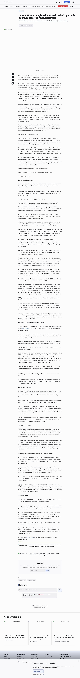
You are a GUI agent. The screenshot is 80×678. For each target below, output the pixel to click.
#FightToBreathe (36, 6)
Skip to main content (10, 10)
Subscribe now (38, 671)
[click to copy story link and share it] (12, 83)
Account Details (21, 658)
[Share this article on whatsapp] (12, 80)
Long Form (17, 6)
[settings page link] (62, 2)
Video (6, 6)
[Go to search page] (59, 2)
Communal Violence (31, 580)
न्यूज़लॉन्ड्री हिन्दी (34, 656)
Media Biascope (34, 658)
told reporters (25, 328)
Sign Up (47, 570)
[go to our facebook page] (45, 657)
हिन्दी (43, 6)
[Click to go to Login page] (73, 2)
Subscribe (67, 2)
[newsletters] (56, 2)
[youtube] (51, 657)
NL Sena (54, 6)
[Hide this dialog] (78, 661)
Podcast (11, 6)
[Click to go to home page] (11, 2)
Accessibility (7, 658)
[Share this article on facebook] (12, 74)
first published (30, 537)
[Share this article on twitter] (12, 77)
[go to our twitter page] (48, 657)
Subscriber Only (26, 6)
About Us (6, 656)
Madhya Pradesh (22, 580)
